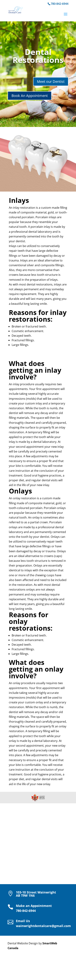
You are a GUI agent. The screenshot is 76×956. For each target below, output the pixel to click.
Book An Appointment (29, 95)
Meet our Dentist (51, 81)
